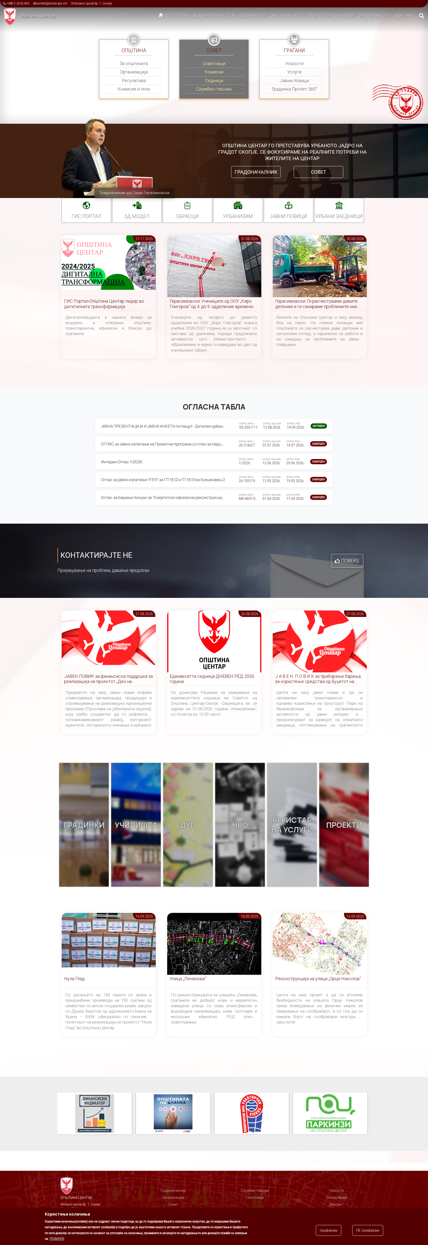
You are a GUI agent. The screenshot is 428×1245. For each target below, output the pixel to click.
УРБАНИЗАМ (238, 216)
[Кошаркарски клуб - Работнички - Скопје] (175, 1114)
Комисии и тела (134, 89)
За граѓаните (286, 15)
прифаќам (328, 1230)
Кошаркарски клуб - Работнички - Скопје (173, 1114)
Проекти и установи (330, 15)
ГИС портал (86, 216)
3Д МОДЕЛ (137, 216)
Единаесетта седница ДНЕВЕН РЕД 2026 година (212, 679)
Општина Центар (37, 16)
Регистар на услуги (292, 825)
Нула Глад (74, 978)
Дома (161, 16)
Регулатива (134, 80)
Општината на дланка (94, 1114)
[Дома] (12, 16)
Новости (294, 63)
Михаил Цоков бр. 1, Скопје (93, 3)
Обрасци (187, 216)
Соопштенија (336, 1197)
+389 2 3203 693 (17, 3)
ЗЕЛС (330, 1114)
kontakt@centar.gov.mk (51, 3)
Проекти (344, 825)
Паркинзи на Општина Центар (251, 1114)
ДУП (188, 825)
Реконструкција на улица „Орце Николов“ (318, 978)
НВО (240, 825)
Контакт (404, 15)
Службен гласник (214, 89)
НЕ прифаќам (367, 1230)
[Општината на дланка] (96, 1114)
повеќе (56, 1238)
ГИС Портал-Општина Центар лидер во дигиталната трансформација (104, 303)
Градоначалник (256, 172)
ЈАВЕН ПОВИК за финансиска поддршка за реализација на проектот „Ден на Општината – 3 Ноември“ (108, 679)
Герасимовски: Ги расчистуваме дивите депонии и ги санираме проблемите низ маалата (316, 304)
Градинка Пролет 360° (294, 89)
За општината (134, 63)
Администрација (213, 15)
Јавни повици (294, 80)
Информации (374, 15)
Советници (214, 63)
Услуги (294, 71)
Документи (252, 15)
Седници (214, 80)
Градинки (84, 825)
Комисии (214, 71)
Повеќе (350, 561)
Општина (177, 15)
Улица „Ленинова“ (188, 978)
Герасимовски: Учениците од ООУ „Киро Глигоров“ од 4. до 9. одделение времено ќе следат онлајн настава (211, 304)
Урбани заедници (339, 216)
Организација (134, 71)
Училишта (136, 825)
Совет (318, 172)
